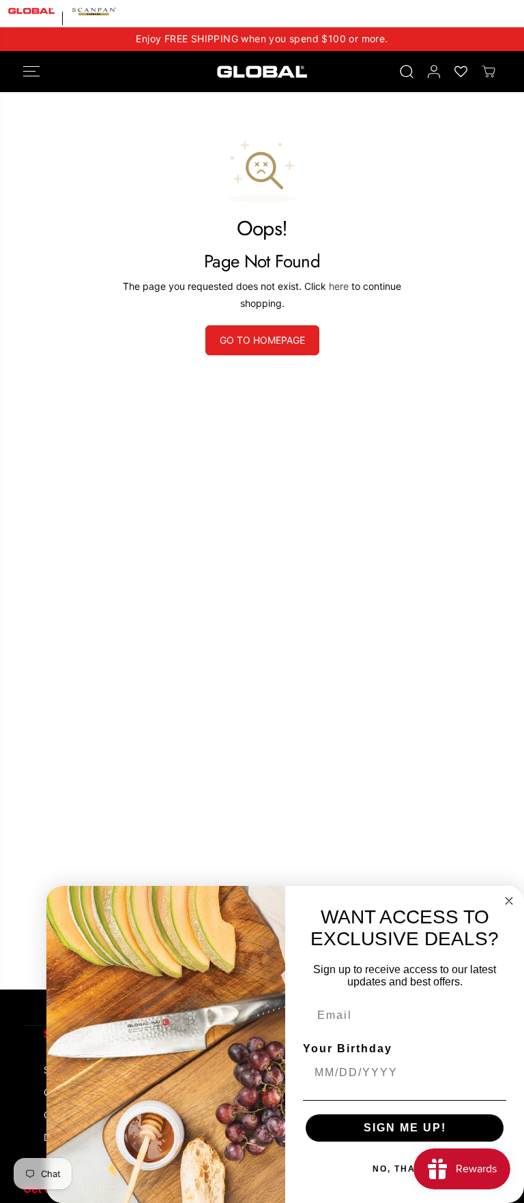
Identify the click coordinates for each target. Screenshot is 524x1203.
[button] (31, 72)
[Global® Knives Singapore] (262, 71)
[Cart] (488, 71)
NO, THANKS (405, 1169)
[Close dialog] (509, 901)
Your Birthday (347, 1048)
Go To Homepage (262, 340)
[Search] (406, 71)
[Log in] (434, 71)
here (339, 286)
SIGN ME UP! (405, 1127)
